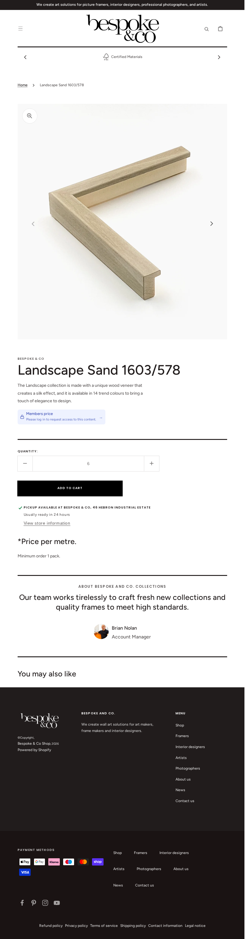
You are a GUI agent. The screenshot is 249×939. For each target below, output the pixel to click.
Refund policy (51, 926)
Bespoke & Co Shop (34, 743)
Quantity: (28, 451)
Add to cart (70, 488)
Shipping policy (133, 926)
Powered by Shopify (34, 750)
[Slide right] (219, 57)
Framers (182, 736)
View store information (47, 523)
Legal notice (195, 926)
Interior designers (190, 747)
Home (23, 85)
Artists (181, 758)
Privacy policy (76, 926)
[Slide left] (25, 57)
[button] (20, 28)
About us (183, 779)
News (180, 790)
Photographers (188, 768)
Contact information (165, 926)
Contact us (185, 801)
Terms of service (104, 926)
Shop (180, 725)
